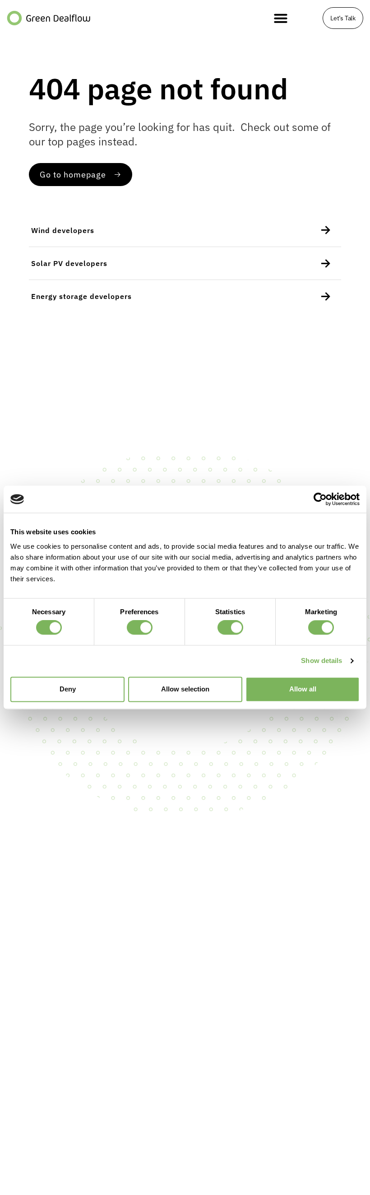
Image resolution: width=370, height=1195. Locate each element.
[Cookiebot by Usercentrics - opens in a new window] (320, 499)
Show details (321, 661)
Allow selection (185, 689)
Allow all (302, 689)
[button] (280, 18)
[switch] (140, 628)
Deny (68, 689)
